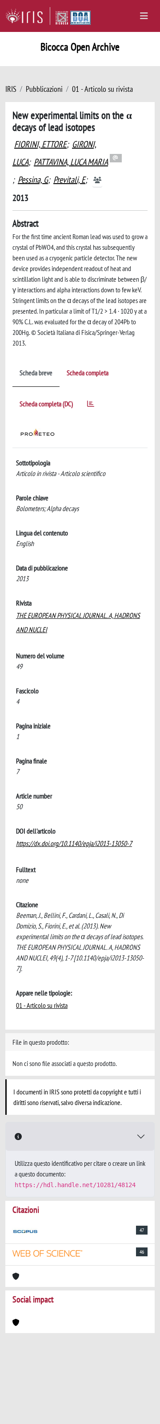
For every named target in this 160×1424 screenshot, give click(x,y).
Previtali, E (69, 179)
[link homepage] (27, 16)
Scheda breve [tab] (36, 372)
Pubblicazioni (44, 89)
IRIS (10, 89)
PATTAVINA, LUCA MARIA (71, 162)
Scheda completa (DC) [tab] (46, 403)
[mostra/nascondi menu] (144, 16)
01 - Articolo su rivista (102, 89)
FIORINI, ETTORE (40, 144)
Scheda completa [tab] (87, 372)
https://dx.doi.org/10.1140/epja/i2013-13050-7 (74, 843)
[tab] (90, 405)
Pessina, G (33, 179)
